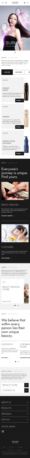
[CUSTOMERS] (15, 242)
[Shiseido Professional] (15, 3)
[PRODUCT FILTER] (15, 385)
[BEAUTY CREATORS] (15, 200)
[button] (15, 402)
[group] (15, 30)
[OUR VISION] (10, 350)
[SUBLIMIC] (15, 116)
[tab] (7, 72)
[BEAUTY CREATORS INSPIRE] (15, 291)
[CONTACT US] (15, 390)
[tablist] (15, 305)
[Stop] (15, 53)
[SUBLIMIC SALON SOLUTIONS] (15, 142)
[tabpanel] (15, 115)
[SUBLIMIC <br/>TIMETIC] (15, 89)
